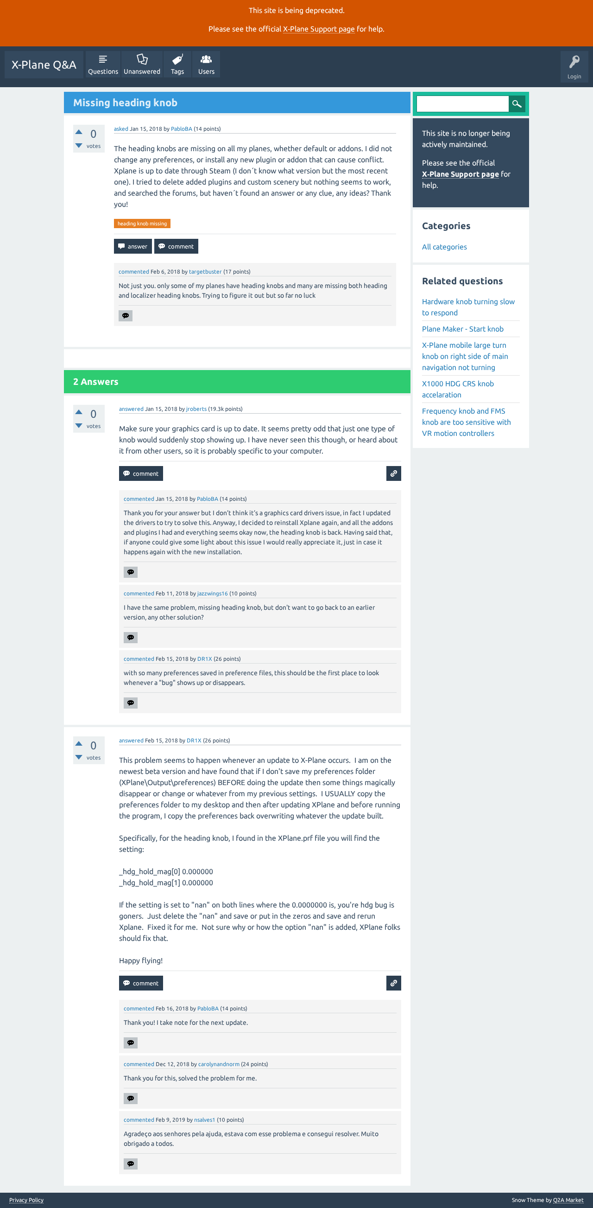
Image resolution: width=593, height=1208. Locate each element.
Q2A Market (568, 1200)
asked (121, 129)
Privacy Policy (26, 1200)
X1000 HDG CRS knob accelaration (458, 389)
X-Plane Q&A (44, 64)
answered (131, 409)
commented (134, 271)
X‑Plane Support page (319, 29)
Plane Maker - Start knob (463, 329)
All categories (444, 247)
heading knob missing (142, 223)
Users (206, 71)
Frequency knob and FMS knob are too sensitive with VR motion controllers (466, 422)
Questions (103, 71)
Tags (177, 71)
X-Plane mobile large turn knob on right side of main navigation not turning (465, 356)
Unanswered (142, 71)
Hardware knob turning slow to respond (468, 307)
